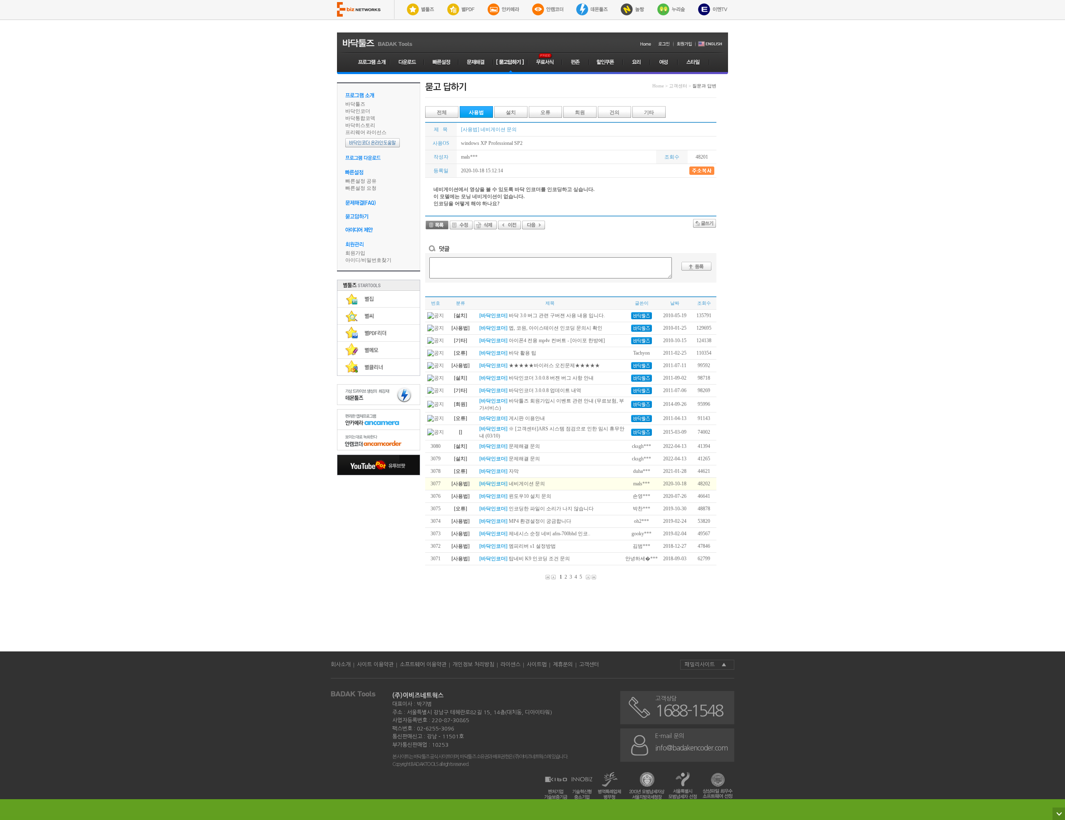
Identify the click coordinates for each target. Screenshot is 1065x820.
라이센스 (510, 664)
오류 (545, 112)
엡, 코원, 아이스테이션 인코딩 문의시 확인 (540, 328)
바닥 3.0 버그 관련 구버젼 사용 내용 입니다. (542, 315)
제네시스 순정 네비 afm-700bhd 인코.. (534, 534)
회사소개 (341, 664)
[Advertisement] (378, 525)
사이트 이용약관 (375, 664)
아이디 (352, 260)
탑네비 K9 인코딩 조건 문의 (524, 559)
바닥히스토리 (360, 125)
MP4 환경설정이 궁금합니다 (525, 521)
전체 (442, 112)
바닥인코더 (357, 111)
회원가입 (355, 253)
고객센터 (589, 664)
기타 (649, 112)
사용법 (476, 112)
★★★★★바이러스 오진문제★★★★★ (539, 365)
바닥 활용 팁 (507, 353)
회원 (580, 112)
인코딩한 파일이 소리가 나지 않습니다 (536, 509)
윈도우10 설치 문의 (515, 496)
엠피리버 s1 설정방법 (517, 546)
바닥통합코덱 (360, 118)
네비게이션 (484, 196)
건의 (614, 112)
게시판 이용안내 (512, 418)
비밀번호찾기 (376, 260)
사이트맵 (537, 664)
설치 (511, 112)
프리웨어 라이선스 (365, 132)
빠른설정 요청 (360, 188)
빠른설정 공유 (360, 181)
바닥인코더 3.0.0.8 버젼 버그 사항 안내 (536, 378)
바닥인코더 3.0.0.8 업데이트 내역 (530, 390)
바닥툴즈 (355, 104)
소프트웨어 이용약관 (423, 664)
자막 (499, 471)
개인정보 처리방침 (473, 664)
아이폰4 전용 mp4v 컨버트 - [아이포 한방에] (542, 340)
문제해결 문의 (509, 446)
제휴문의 (563, 664)
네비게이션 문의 (512, 484)
